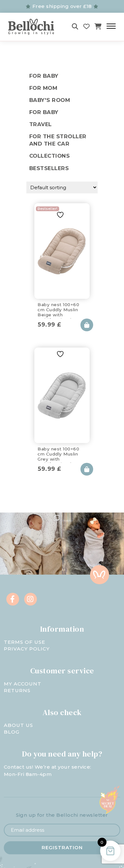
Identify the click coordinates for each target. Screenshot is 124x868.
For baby (44, 112)
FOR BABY (44, 76)
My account (22, 683)
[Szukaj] (75, 26)
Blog (11, 731)
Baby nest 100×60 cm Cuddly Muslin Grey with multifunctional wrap (61, 453)
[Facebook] (12, 599)
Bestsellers (49, 168)
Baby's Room (49, 100)
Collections (49, 156)
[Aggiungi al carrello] (86, 325)
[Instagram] (30, 599)
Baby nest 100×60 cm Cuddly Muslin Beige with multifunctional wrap (61, 308)
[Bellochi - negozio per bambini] (33, 27)
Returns (17, 690)
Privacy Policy (27, 648)
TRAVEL (40, 124)
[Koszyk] (98, 26)
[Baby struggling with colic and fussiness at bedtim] (93, 544)
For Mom (43, 88)
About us (18, 725)
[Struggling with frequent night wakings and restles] (31, 544)
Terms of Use (24, 642)
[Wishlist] (86, 26)
